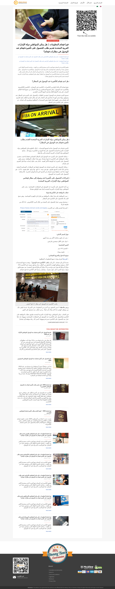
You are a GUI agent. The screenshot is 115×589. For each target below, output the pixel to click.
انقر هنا (65, 259)
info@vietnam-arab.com (22, 577)
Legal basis (51, 576)
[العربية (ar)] (97, 6)
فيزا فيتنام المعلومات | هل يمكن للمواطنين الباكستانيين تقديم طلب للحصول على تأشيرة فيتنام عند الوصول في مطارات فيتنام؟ (43, 57)
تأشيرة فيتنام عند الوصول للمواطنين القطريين (56, 322)
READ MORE (48, 352)
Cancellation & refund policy (55, 570)
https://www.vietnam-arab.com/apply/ (33, 208)
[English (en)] (100, 6)
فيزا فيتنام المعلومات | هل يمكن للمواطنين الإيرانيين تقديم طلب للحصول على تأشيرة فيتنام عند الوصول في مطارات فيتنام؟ (44, 62)
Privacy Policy (52, 581)
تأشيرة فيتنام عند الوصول (53, 40)
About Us (51, 572)
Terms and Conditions (54, 574)
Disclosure (51, 579)
